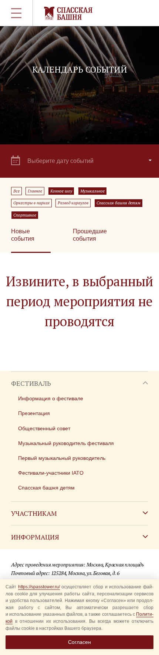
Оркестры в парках (31, 202)
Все (16, 191)
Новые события (22, 235)
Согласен (79, 642)
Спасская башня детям (119, 202)
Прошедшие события (90, 235)
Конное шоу (61, 191)
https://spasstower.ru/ (39, 586)
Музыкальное (92, 191)
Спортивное (24, 215)
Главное (35, 191)
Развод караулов (73, 202)
